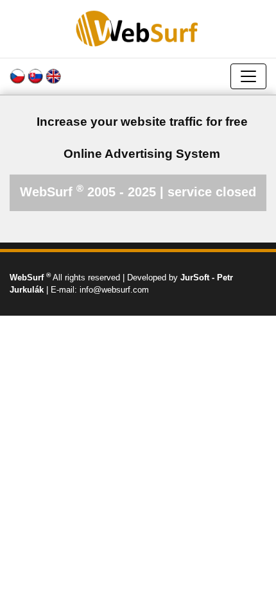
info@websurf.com (114, 290)
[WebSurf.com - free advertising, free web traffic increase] (138, 28)
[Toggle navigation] (248, 76)
